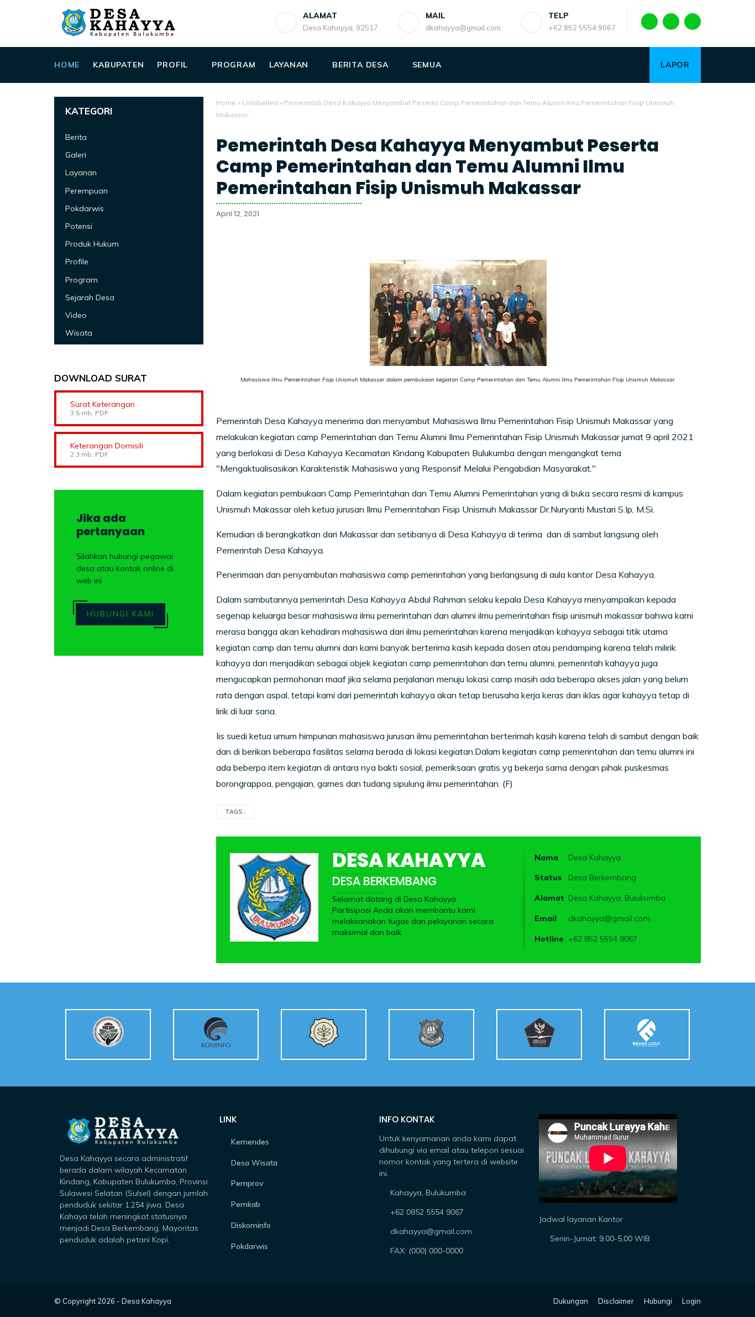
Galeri (75, 155)
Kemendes (250, 1142)
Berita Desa (360, 65)
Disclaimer (616, 1301)
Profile (76, 262)
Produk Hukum (92, 244)
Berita (76, 137)
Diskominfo (251, 1225)
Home (67, 65)
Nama (546, 858)
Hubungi (658, 1301)
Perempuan (86, 191)
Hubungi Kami (120, 614)
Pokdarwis (84, 208)
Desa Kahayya (146, 1301)
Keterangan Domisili (106, 446)
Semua (427, 65)
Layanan (289, 65)
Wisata (78, 333)
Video (76, 315)
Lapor (675, 65)
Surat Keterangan (102, 404)
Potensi (78, 226)
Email (545, 918)
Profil (172, 65)
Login (691, 1301)
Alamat (549, 898)
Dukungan (570, 1301)
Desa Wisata (254, 1163)
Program (234, 65)
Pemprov (247, 1183)
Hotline (549, 939)
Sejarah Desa (89, 297)
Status (548, 877)
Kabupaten (118, 65)
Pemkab (245, 1204)
